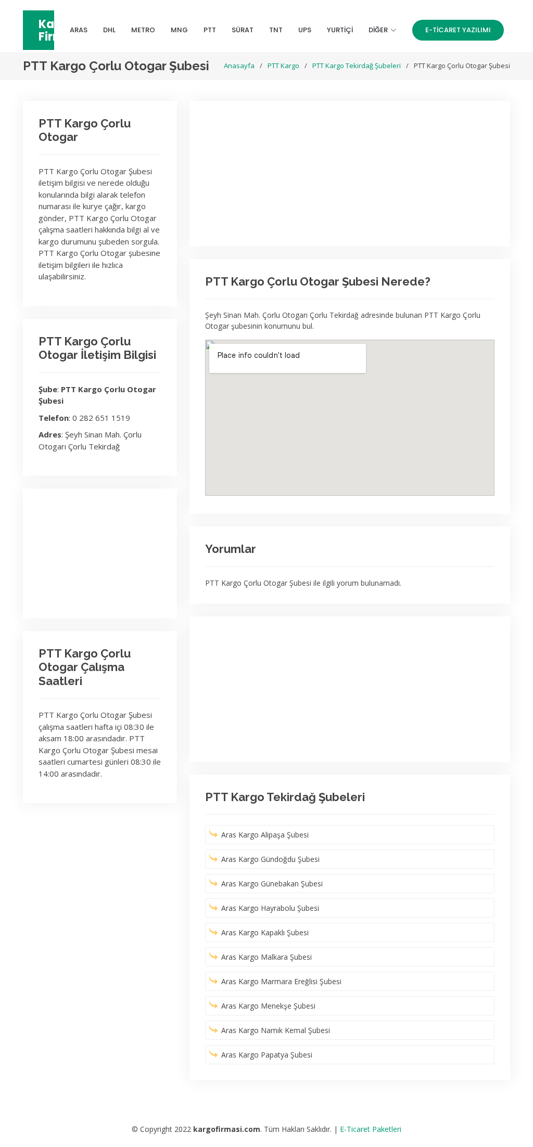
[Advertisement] (100, 553)
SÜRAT (242, 30)
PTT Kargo (283, 65)
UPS (304, 30)
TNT (276, 30)
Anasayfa (239, 65)
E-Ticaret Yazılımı (458, 30)
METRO (143, 30)
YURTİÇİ (340, 30)
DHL (109, 30)
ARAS (78, 30)
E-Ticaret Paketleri (370, 1129)
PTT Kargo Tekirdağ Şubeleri (356, 65)
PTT (210, 30)
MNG (179, 30)
